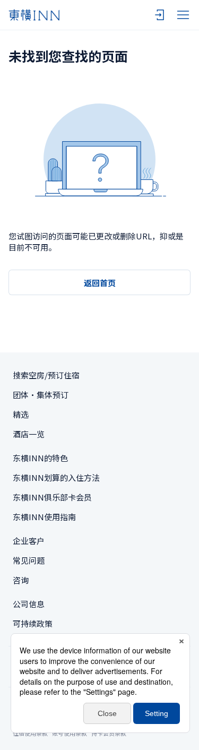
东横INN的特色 (40, 457)
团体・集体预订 (40, 394)
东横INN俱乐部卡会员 (52, 497)
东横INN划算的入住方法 (56, 477)
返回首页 (100, 282)
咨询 (21, 579)
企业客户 (29, 540)
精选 (21, 414)
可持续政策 (33, 623)
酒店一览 (29, 433)
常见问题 (29, 560)
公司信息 (29, 603)
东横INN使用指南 (44, 516)
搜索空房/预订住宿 (46, 375)
